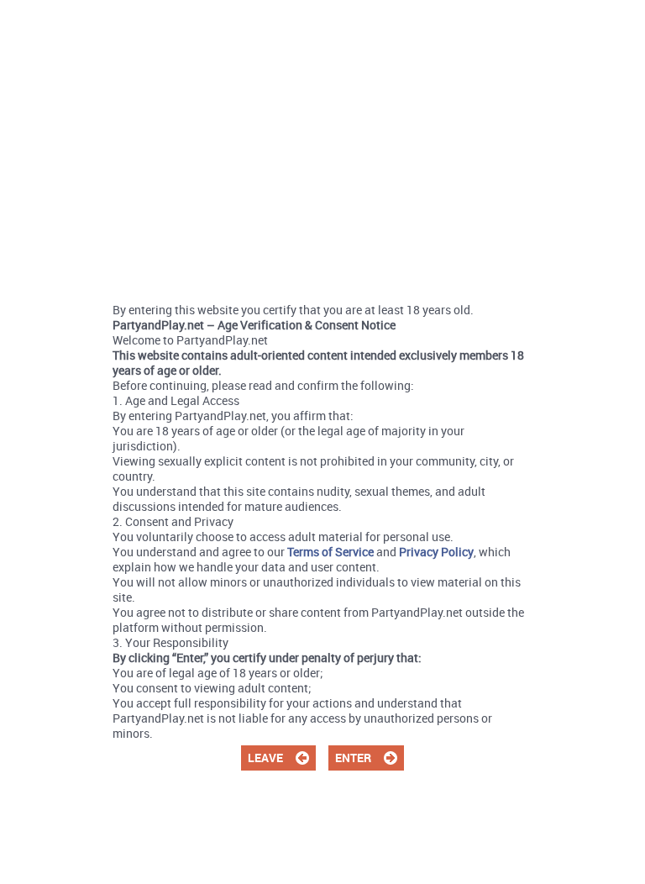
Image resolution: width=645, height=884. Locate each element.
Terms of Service (330, 552)
